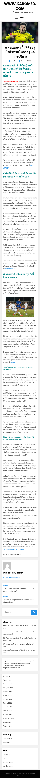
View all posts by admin (12, 577)
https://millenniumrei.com (11, 668)
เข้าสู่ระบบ (6, 755)
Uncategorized (14, 554)
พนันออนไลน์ (7, 742)
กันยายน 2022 (7, 680)
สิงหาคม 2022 (7, 684)
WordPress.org (8, 766)
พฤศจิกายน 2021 (8, 718)
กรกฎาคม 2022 (8, 688)
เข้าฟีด (5, 758)
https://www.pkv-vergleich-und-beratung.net (18, 661)
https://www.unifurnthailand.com (14, 665)
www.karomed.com (20, 6)
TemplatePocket (22, 773)
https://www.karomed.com (13, 549)
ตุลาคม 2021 (7, 722)
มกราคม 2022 (7, 711)
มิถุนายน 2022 (8, 692)
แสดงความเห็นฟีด (8, 762)
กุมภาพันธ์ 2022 (8, 707)
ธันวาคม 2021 (7, 714)
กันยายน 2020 (7, 726)
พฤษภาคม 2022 (8, 695)
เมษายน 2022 (7, 699)
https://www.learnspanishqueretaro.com (16, 663)
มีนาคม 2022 (7, 703)
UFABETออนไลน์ (17, 362)
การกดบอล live (10, 269)
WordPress (20, 775)
